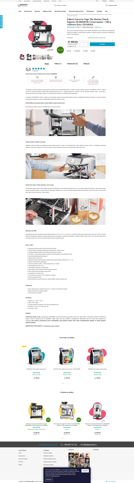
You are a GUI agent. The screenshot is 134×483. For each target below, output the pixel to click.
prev (20, 364)
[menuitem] (20, 11)
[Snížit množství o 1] (80, 44)
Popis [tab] (47, 64)
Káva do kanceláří (23, 459)
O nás (20, 1)
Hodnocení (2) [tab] (72, 64)
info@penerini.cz (90, 445)
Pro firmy (54, 1)
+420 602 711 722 (70, 445)
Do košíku (102, 44)
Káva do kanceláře (37, 1)
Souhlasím (85, 470)
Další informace (55, 476)
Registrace (111, 1)
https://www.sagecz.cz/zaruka (52, 326)
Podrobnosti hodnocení (87, 27)
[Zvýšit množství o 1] (87, 44)
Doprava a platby (47, 453)
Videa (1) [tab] (58, 64)
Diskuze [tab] (86, 64)
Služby (20, 464)
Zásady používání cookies (49, 461)
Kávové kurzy (27, 1)
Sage (100, 27)
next (114, 364)
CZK (97, 1)
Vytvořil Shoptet (112, 481)
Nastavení (48, 479)
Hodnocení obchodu (48, 464)
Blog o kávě (46, 1)
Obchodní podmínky (48, 456)
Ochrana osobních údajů (49, 459)
